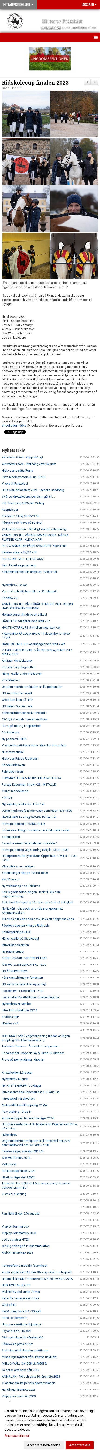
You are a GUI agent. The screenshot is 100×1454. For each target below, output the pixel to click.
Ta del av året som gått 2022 (20, 1370)
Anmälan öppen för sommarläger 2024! (28, 1118)
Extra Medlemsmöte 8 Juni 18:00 (23, 477)
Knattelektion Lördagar (17, 1072)
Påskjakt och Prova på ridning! (22, 522)
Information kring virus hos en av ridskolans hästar (35, 830)
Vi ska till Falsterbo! (15, 483)
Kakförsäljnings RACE (16, 932)
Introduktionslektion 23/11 (19, 1010)
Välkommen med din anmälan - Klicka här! (30, 572)
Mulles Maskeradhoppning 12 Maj (24, 1105)
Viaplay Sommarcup (15, 1226)
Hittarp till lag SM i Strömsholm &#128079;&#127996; (37, 1278)
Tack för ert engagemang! (19, 565)
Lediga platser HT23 (15, 1239)
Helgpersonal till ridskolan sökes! (24, 614)
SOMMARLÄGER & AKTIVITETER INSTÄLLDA (31, 778)
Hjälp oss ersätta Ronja (17, 470)
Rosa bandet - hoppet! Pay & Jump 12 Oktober (33, 1053)
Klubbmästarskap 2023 (17, 1252)
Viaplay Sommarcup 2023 (19, 1233)
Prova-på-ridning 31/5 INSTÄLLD (23, 823)
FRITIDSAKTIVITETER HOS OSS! (22, 559)
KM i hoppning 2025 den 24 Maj (23, 503)
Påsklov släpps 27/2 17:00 (19, 552)
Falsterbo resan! (12, 771)
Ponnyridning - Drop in (16, 1111)
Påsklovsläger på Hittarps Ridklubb (25, 925)
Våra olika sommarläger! (18, 866)
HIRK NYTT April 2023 (16, 1285)
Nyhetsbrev (9, 1134)
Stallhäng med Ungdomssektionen (25, 1350)
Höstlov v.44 (10, 1023)
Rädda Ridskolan (13, 765)
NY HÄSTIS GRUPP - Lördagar (21, 1085)
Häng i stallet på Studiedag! (20, 938)
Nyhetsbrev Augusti (15, 1079)
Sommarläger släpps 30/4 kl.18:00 (25, 873)
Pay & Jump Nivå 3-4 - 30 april (21, 1311)
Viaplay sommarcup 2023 (19, 1396)
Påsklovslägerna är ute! (17, 1344)
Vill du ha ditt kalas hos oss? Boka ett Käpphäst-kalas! (38, 919)
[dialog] (50, 1428)
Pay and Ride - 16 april (16, 1331)
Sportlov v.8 (9, 598)
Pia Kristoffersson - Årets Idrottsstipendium (31, 1046)
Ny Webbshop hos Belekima (21, 886)
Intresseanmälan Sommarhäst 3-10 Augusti (31, 1092)
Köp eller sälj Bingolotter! (18, 667)
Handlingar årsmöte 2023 (19, 1389)
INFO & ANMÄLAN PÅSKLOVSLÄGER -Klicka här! (34, 545)
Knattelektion (11, 680)
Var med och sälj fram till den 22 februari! (29, 591)
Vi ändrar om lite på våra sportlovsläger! (28, 1383)
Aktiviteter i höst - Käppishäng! (22, 457)
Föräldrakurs (10, 732)
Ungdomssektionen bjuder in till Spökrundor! (32, 686)
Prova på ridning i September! (21, 726)
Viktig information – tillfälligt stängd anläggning (34, 529)
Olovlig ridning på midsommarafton (26, 1246)
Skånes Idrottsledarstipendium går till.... (28, 496)
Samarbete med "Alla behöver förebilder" (29, 843)
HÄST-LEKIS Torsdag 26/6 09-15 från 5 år (29, 817)
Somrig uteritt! (11, 836)
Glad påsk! (9, 1305)
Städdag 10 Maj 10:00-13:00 (20, 516)
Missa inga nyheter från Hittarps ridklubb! (29, 1357)
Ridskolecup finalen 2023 (35, 82)
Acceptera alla (79, 1445)
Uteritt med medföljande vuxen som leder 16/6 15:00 (37, 810)
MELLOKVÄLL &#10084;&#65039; (24, 1363)
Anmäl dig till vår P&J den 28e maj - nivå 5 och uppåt (36, 1272)
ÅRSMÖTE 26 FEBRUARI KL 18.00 (24, 964)
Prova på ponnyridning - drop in (23, 1059)
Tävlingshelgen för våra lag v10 (22, 1337)
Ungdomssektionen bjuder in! (22, 1324)
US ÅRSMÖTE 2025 (14, 971)
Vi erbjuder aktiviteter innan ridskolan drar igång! (34, 745)
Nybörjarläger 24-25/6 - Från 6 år (23, 804)
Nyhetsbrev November (17, 1004)
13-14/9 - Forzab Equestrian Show (24, 719)
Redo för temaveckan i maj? (20, 1298)
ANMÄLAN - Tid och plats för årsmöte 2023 (31, 1376)
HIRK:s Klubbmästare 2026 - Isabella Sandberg (33, 490)
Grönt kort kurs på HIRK (17, 699)
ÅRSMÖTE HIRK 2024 (16, 1158)
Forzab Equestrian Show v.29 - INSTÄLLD (29, 784)
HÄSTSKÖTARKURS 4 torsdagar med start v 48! (33, 644)
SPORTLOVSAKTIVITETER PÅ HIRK (24, 958)
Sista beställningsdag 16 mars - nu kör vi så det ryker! (37, 902)
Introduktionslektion (15, 945)
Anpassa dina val (17, 1435)
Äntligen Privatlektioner (17, 660)
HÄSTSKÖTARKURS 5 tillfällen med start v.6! (31, 627)
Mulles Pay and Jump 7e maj (21, 1291)
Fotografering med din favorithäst (24, 1265)
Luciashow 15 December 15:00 (22, 990)
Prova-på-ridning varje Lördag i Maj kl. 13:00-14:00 (35, 850)
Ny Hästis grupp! (13, 951)
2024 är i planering (14, 1194)
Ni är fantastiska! (13, 752)
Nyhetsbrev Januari (14, 585)
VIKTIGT (7, 797)
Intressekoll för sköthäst (18, 1098)
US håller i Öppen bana (17, 706)
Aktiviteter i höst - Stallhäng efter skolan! (29, 464)
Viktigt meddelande (15, 791)
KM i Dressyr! (10, 879)
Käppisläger (10, 509)
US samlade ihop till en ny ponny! (24, 984)
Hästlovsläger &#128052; (19, 1177)
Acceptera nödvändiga (43, 1445)
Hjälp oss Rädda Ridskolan (20, 758)
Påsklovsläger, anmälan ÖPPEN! (23, 1151)
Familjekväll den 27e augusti (21, 1213)
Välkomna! (9, 1164)
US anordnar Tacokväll (17, 693)
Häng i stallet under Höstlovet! (22, 673)
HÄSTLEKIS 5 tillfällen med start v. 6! (26, 621)
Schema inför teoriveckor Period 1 (24, 713)
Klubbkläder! (10, 1017)
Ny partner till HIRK (14, 739)
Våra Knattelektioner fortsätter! (22, 977)
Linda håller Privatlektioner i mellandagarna (30, 997)
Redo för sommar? (14, 1318)
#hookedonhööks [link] (14, 425)
